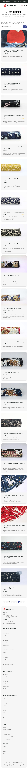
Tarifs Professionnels (7, 729)
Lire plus (14, 18)
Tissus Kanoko (5, 635)
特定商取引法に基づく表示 (8, 739)
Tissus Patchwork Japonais (8, 667)
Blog (3, 748)
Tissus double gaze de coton (8, 664)
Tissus (7, 22)
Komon (4, 708)
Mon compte (5, 756)
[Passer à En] (22, 5)
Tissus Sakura (5, 642)
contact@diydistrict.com (10, 623)
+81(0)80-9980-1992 (9, 621)
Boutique (4, 751)
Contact (4, 727)
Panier (4, 753)
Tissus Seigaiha (6, 633)
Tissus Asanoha (6, 631)
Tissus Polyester (6, 686)
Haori (4, 712)
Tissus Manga (5, 659)
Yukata (4, 705)
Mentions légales (6, 734)
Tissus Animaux (12, 23)
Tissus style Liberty (6, 655)
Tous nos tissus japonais (14, 22)
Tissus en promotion (7, 679)
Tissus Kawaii (5, 657)
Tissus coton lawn (6, 676)
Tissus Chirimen (6, 638)
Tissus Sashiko (5, 683)
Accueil (3, 22)
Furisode (4, 698)
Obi (3, 717)
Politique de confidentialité (8, 736)
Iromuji (4, 710)
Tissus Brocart (5, 681)
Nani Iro (4, 652)
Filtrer (24, 26)
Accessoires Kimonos (7, 719)
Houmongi (5, 703)
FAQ (3, 732)
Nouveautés (5, 674)
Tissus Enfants (5, 662)
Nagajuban (5, 715)
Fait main (4, 691)
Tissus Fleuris (5, 640)
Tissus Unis (5, 688)
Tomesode (5, 700)
